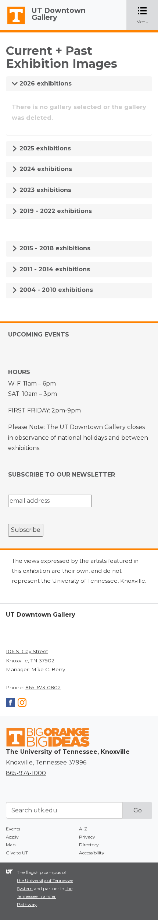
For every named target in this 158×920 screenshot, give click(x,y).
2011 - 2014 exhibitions (54, 269)
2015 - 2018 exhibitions (54, 248)
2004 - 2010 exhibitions (55, 289)
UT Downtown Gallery (59, 14)
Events (13, 829)
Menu (147, 15)
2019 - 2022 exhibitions (55, 211)
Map (10, 844)
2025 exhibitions (44, 148)
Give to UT (17, 852)
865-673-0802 (43, 687)
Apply (12, 837)
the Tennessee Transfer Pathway (44, 896)
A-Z (83, 829)
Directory (89, 844)
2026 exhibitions (45, 83)
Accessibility (91, 852)
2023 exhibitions (44, 190)
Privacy (87, 837)
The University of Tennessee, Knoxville (13, 24)
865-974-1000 (26, 773)
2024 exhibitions (45, 168)
